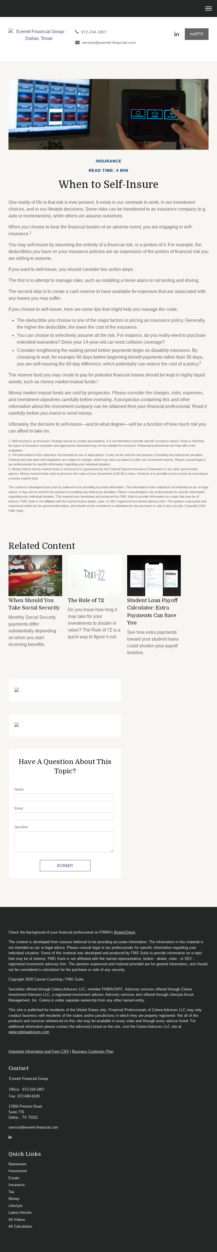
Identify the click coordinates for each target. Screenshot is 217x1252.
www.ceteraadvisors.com (28, 1032)
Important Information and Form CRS (38, 1051)
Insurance (16, 1185)
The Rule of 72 (86, 600)
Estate (13, 1178)
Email (18, 808)
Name (19, 789)
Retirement (17, 1164)
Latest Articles (20, 1212)
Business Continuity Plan (92, 1051)
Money (13, 1199)
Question (21, 827)
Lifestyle (15, 1206)
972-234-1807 (94, 32)
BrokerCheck (124, 932)
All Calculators (20, 1226)
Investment (17, 1171)
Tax (11, 1192)
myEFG (196, 34)
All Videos (16, 1219)
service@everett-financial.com (109, 42)
